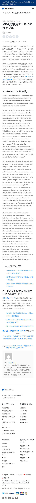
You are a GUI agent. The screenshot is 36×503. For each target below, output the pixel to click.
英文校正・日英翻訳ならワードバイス (14, 331)
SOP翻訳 (23, 414)
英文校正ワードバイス (9, 298)
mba (7, 346)
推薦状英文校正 (6, 427)
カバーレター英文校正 (8, 433)
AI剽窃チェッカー (25, 458)
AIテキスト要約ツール (26, 452)
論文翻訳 (23, 408)
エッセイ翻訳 (24, 411)
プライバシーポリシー (8, 464)
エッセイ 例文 (22, 346)
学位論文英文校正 (7, 411)
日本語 (20, 474)
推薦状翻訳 (23, 417)
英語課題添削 (6, 414)
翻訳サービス (24, 423)
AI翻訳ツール (24, 455)
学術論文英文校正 (18, 336)
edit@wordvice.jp (9, 398)
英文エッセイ (20, 348)
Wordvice (12, 363)
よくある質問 (28, 339)
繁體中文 (6, 478)
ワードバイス (6, 13)
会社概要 (4, 443)
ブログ (4, 458)
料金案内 (4, 446)
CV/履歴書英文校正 (8, 430)
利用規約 (4, 461)
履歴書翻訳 (23, 420)
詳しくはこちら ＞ (11, 4)
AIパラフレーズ (24, 449)
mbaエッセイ (14, 346)
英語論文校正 (6, 408)
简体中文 (28, 474)
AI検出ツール (24, 461)
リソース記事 (7, 336)
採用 (3, 467)
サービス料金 (19, 339)
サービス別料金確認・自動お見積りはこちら (19, 326)
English (6, 474)
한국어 (13, 474)
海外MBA (13, 348)
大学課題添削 (10, 339)
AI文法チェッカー (25, 446)
